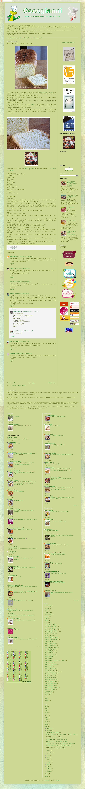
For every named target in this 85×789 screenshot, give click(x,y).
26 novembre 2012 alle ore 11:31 (31, 312)
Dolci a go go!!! (48, 425)
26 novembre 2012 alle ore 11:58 (20, 341)
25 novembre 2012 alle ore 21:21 (25, 256)
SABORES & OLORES (50, 591)
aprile (48, 764)
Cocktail (47, 611)
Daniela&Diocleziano (50, 486)
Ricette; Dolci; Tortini (50, 653)
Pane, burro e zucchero (50, 415)
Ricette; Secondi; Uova (50, 685)
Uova (46, 697)
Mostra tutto (39, 647)
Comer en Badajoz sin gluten (52, 530)
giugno (48, 760)
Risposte (14, 309)
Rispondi (12, 264)
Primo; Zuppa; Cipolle (50, 624)
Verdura (47, 701)
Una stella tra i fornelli (45, 92)
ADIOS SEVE (17, 416)
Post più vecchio (51, 383)
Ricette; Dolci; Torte (50, 651)
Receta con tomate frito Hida (57, 554)
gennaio (49, 771)
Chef (41, 38)
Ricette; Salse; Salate (50, 678)
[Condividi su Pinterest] (16, 247)
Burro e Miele (11, 628)
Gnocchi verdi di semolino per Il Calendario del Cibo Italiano (25, 568)
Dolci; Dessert (48, 615)
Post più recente (11, 383)
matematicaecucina (50, 444)
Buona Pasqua (11, 553)
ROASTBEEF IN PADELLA (70, 208)
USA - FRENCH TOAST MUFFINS (58, 573)
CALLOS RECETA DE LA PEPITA (57, 583)
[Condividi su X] (13, 247)
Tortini (46, 695)
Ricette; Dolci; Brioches (50, 645)
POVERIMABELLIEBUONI (14, 471)
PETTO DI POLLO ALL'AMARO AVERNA (56, 748)
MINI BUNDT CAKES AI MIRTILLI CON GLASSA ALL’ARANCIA (22, 586)
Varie (46, 699)
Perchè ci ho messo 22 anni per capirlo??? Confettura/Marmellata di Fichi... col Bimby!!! (61, 469)
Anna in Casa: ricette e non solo (16, 528)
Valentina (12, 353)
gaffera (47, 780)
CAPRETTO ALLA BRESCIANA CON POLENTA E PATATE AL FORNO (72, 183)
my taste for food (12, 576)
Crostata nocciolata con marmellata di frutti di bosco (61, 455)
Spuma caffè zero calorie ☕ (20, 539)
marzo (48, 767)
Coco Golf (10, 415)
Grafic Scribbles (69, 170)
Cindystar (10, 518)
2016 (46, 717)
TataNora (10, 590)
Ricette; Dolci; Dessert (50, 649)
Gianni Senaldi (17, 312)
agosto (48, 755)
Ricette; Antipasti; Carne (51, 626)
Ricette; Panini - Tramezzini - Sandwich (55, 660)
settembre (50, 753)
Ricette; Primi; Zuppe (50, 676)
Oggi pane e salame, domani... (15, 585)
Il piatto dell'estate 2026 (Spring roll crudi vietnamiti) (60, 479)
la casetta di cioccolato (50, 453)
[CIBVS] (74, 322)
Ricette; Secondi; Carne (51, 681)
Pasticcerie (36, 38)
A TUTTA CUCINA (49, 434)
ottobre (49, 751)
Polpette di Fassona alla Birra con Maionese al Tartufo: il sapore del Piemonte (61, 488)
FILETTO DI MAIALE (71, 220)
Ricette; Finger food (50, 655)
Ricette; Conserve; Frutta (51, 638)
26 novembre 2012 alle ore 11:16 (21, 294)
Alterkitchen (11, 614)
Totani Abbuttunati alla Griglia (52, 464)
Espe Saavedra (49, 510)
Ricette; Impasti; (49, 657)
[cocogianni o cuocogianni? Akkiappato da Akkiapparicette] (65, 320)
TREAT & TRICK (49, 562)
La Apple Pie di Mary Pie (14, 461)
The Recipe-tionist (29, 169)
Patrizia (12, 282)
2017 (46, 715)
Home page (31, 383)
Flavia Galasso (13, 256)
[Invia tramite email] (10, 247)
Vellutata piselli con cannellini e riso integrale (24, 620)
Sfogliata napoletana (19, 491)
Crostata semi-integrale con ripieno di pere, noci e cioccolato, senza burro (62, 497)
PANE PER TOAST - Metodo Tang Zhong (56, 739)
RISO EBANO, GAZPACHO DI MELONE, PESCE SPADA (24, 473)
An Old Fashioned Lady (14, 509)
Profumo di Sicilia (49, 463)
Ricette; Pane (15, 249)
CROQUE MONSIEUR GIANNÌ (53, 733)
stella (11, 294)
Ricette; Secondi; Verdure (51, 687)
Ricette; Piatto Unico (50, 662)
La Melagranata (12, 552)
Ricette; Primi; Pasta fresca (52, 672)
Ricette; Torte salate (50, 689)
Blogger (58, 780)
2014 (46, 722)
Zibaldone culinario (13, 490)
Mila (11, 341)
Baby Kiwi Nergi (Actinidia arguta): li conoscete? (25, 639)
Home (8, 38)
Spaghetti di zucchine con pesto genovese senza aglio (20, 610)
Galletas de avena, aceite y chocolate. (59, 545)
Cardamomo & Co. (12, 609)
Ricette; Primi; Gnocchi (50, 668)
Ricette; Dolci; (48, 641)
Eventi (46, 616)
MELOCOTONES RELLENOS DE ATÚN (59, 511)
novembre (49, 731)
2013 (46, 724)
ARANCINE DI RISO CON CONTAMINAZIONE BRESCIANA (60, 743)
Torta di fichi (17, 444)
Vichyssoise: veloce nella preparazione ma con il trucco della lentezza (25, 454)
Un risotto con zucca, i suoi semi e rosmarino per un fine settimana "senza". (25, 592)
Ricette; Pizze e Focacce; (51, 664)
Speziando (10, 537)
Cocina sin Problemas (50, 543)
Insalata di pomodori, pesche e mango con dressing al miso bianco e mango (24, 463)
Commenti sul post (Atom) (18, 385)
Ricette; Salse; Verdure (51, 680)
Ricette (11, 38)
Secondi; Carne (48, 693)
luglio (48, 757)
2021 (46, 706)
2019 (46, 711)
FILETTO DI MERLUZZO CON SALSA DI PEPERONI (59, 746)
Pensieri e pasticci (12, 438)
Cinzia (11, 268)
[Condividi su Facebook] (14, 247)
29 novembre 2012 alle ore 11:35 (24, 331)
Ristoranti (30, 38)
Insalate (47, 618)
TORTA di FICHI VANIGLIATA (56, 435)
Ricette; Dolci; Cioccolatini (51, 647)
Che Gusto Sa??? (49, 467)
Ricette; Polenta (49, 666)
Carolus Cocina (48, 529)
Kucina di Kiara (49, 496)
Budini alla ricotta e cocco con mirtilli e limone (19, 439)
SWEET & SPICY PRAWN (56, 564)
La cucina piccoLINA (13, 480)
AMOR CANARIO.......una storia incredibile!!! (23, 601)
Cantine (26, 38)
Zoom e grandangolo (13, 425)
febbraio (49, 769)
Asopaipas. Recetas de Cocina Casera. (54, 553)
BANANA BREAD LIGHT (19, 501)
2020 (46, 708)
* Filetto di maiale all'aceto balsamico (23, 529)
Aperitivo (47, 607)
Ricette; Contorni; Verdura (51, 639)
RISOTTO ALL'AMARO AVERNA (54, 737)
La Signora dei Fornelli (14, 547)
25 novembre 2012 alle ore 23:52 (21, 268)
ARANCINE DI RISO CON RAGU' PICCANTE (56, 741)
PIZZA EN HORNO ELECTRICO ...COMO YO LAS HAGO (61, 592)
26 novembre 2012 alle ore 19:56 (23, 353)
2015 (46, 720)
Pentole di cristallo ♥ (13, 638)
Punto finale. (16, 629)
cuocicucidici (11, 499)
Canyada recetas (49, 520)
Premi (22, 38)
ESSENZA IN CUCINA (13, 557)
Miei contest (17, 38)
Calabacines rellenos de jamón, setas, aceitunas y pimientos (62, 536)
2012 (46, 726)
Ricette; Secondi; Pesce (51, 683)
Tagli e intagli (11, 599)
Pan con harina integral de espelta (58, 521)
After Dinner (48, 605)
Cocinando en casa (49, 534)
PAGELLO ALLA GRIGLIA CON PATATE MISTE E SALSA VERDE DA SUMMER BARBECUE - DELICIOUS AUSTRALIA (25, 483)
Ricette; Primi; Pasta (50, 670)
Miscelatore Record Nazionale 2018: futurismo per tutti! (21, 615)
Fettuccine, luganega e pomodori (58, 416)
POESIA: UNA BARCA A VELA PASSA (22, 426)
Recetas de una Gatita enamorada (54, 581)
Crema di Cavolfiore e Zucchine (57, 445)
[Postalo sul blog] (12, 247)
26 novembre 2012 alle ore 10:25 (22, 282)
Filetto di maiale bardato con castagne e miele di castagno (22, 548)
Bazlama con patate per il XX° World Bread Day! (25, 520)
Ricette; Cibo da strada (51, 634)
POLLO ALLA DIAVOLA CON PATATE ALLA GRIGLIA (72, 196)
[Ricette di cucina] (64, 306)
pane (32, 104)
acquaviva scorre (12, 452)
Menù (46, 620)
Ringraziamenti (49, 691)
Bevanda (47, 609)
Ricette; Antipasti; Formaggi (52, 628)
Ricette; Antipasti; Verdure (52, 632)
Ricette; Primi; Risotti (50, 674)
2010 (46, 776)
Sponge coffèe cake (55, 426)
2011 (46, 774)
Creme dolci (48, 613)
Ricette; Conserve (49, 636)
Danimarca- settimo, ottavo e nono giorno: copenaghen (24, 511)
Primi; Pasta (48, 622)
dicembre (49, 728)
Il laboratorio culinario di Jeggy (53, 477)
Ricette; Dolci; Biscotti (50, 643)
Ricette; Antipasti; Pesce (51, 630)
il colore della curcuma (13, 566)
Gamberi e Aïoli (17, 577)
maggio (49, 762)
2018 (46, 713)
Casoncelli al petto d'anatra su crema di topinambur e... (23, 558)
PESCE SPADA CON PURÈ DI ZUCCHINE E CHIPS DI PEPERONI (62, 735)
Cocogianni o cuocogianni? (68, 43)
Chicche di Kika (12, 442)
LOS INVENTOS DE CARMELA (52, 572)
